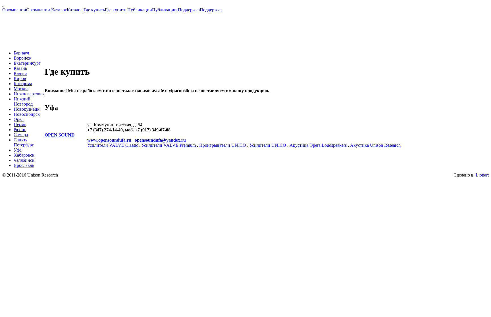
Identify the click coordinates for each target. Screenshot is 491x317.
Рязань (20, 129)
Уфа (18, 150)
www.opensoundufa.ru (109, 140)
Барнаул (21, 53)
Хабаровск (24, 155)
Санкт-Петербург (24, 142)
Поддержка (200, 9)
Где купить (105, 9)
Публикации (152, 9)
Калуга (20, 73)
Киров (20, 78)
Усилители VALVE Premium (169, 145)
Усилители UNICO (268, 145)
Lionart (482, 175)
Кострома (23, 83)
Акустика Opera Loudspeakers (319, 145)
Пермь (20, 124)
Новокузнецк (26, 109)
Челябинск (24, 160)
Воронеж (22, 58)
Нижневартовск (29, 93)
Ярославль (24, 165)
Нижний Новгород (23, 101)
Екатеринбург (27, 63)
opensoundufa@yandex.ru (160, 140)
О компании (26, 9)
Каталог (66, 9)
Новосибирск (27, 114)
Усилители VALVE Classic (113, 145)
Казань (20, 68)
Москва (21, 88)
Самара (21, 134)
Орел (19, 119)
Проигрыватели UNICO (223, 145)
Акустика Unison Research (375, 145)
